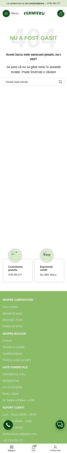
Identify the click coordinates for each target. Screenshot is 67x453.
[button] (60, 424)
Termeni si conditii (14, 347)
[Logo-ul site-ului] (34, 13)
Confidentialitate (13, 353)
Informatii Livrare (13, 319)
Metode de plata (12, 313)
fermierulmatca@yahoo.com (20, 433)
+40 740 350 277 (13, 440)
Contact (7, 340)
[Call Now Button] (8, 425)
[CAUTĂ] (60, 82)
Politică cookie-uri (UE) (17, 360)
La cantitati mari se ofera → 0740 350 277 (33, 3)
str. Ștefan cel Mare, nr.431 (19, 400)
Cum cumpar (10, 306)
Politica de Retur (13, 326)
